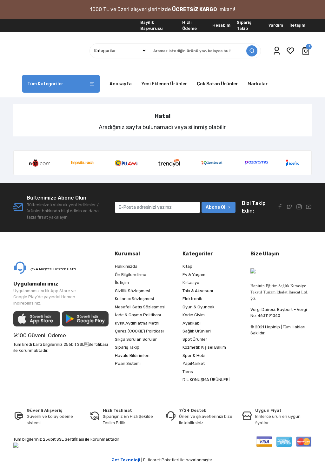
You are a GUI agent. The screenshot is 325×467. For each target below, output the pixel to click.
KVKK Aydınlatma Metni (137, 323)
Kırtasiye (190, 282)
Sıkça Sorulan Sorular (136, 339)
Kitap (187, 266)
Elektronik (192, 298)
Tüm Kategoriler (45, 84)
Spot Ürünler (194, 339)
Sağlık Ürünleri (196, 331)
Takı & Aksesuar (198, 290)
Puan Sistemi (128, 363)
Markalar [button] (258, 84)
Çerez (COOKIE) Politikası (139, 331)
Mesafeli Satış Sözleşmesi (140, 307)
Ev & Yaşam (193, 274)
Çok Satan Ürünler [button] (217, 84)
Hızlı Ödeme (189, 25)
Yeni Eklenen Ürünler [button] (164, 84)
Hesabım (221, 25)
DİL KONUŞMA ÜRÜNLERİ (206, 379)
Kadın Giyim (193, 314)
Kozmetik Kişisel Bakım (204, 347)
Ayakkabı (191, 323)
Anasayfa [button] (120, 84)
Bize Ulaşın (264, 254)
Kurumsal (127, 254)
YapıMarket (193, 363)
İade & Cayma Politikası (138, 314)
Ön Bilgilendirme (130, 274)
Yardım (276, 25)
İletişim (297, 25)
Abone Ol (215, 207)
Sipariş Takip (244, 25)
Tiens (187, 371)
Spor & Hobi (193, 355)
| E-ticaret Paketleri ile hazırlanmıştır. (162, 459)
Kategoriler (197, 254)
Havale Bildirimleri (132, 355)
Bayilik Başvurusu (151, 25)
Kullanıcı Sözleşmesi (134, 298)
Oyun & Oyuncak (198, 307)
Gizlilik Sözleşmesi (132, 290)
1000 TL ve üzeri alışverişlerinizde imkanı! (162, 9)
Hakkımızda (126, 266)
